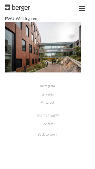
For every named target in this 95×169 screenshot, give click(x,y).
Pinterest (47, 102)
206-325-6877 (47, 116)
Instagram (47, 86)
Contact (47, 124)
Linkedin (48, 94)
